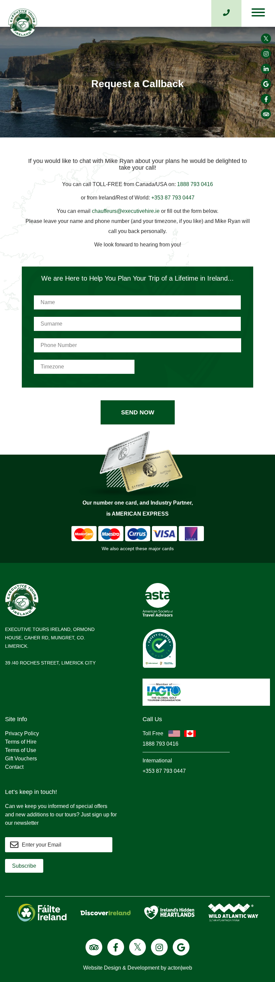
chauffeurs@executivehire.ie (126, 211)
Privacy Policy (22, 733)
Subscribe (24, 866)
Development (143, 968)
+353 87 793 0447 (173, 197)
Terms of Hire (21, 742)
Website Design (102, 968)
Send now (137, 412)
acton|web (180, 968)
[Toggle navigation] (258, 14)
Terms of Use (20, 750)
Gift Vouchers (21, 758)
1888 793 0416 (195, 184)
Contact (14, 767)
